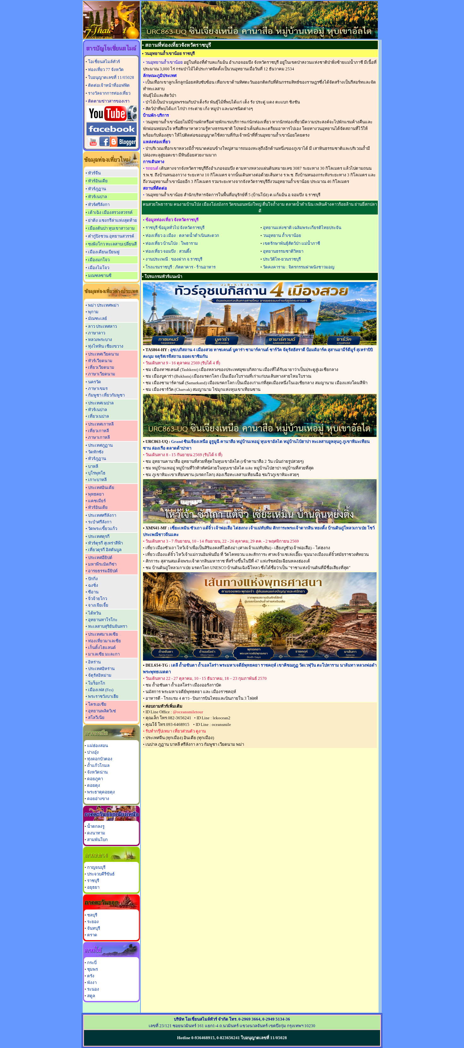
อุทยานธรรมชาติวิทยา (283, 251)
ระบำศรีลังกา (99, 522)
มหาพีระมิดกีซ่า (102, 564)
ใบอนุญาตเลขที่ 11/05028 (111, 77)
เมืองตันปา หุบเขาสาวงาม (111, 228)
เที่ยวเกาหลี (98, 430)
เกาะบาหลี (97, 479)
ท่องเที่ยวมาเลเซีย (104, 641)
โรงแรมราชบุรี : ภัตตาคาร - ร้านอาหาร (181, 267)
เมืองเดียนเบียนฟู (103, 252)
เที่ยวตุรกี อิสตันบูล (105, 549)
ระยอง (93, 921)
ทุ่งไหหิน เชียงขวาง (105, 346)
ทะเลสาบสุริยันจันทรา (107, 626)
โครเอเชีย (97, 704)
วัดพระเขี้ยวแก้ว (102, 528)
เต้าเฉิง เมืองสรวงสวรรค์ (110, 212)
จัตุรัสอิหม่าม (99, 675)
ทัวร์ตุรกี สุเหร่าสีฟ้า (105, 543)
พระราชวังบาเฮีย (103, 696)
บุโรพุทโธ (96, 473)
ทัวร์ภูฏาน (97, 188)
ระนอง (93, 989)
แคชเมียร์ (97, 500)
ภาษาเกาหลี (99, 437)
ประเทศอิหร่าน (101, 668)
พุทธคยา (96, 494)
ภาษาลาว (96, 333)
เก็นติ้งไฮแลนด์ (102, 647)
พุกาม (93, 311)
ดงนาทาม (96, 833)
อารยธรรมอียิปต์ (103, 570)
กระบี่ (92, 962)
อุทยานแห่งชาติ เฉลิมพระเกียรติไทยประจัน (302, 227)
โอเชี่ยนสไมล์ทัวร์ (104, 61)
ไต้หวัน (94, 613)
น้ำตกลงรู (95, 826)
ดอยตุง (93, 785)
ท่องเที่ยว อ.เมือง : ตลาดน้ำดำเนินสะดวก (182, 235)
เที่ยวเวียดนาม (101, 367)
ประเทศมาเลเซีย (103, 634)
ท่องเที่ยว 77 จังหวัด (106, 69)
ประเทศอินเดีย (101, 487)
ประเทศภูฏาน (100, 445)
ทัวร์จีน (94, 173)
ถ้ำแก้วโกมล (98, 765)
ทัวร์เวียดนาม (100, 360)
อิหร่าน (94, 662)
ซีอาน (93, 592)
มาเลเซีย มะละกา (104, 654)
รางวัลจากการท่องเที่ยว (109, 93)
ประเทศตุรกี (99, 536)
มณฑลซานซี (99, 275)
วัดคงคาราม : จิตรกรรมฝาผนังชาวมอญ (298, 267)
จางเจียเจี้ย (98, 605)
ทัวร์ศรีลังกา (99, 204)
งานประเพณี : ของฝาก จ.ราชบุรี (174, 259)
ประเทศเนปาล (101, 403)
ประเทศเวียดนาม (103, 354)
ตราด (92, 935)
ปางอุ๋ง (93, 752)
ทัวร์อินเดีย (98, 181)
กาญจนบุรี (96, 867)
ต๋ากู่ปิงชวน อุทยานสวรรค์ (111, 236)
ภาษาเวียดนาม (101, 374)
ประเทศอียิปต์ (100, 557)
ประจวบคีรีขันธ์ (101, 874)
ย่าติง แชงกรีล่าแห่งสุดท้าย (112, 220)
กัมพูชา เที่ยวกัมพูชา (106, 395)
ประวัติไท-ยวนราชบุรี (282, 259)
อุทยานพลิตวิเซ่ (102, 711)
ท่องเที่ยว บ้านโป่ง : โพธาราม (172, 243)
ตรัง (90, 976)
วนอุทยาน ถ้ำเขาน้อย (282, 235)
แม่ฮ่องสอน (97, 745)
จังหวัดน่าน (97, 772)
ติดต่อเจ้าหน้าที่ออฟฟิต (109, 85)
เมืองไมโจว (98, 267)
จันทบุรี (93, 928)
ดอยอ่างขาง (98, 798)
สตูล (91, 995)
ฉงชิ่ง (93, 585)
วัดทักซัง (96, 452)
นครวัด (94, 382)
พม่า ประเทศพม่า (103, 305)
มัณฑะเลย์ (97, 318)
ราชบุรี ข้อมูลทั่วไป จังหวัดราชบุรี (175, 227)
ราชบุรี (93, 880)
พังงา (92, 982)
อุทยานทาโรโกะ (102, 619)
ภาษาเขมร (98, 388)
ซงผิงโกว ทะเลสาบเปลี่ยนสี (112, 244)
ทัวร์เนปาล (97, 196)
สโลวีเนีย (96, 717)
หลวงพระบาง (100, 339)
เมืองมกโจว (99, 259)
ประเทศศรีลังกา (102, 515)
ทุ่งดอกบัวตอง (99, 759)
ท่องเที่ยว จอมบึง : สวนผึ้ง (168, 251)
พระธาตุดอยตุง (101, 792)
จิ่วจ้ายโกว (97, 598)
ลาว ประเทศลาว (102, 326)
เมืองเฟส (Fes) (100, 689)
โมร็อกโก (96, 683)
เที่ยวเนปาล (98, 416)
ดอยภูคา (95, 778)
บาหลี (93, 466)
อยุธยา (93, 887)
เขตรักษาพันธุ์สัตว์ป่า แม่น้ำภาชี (291, 243)
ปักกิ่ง (93, 578)
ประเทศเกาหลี (101, 424)
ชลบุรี (92, 915)
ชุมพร (92, 969)
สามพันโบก (97, 839)
